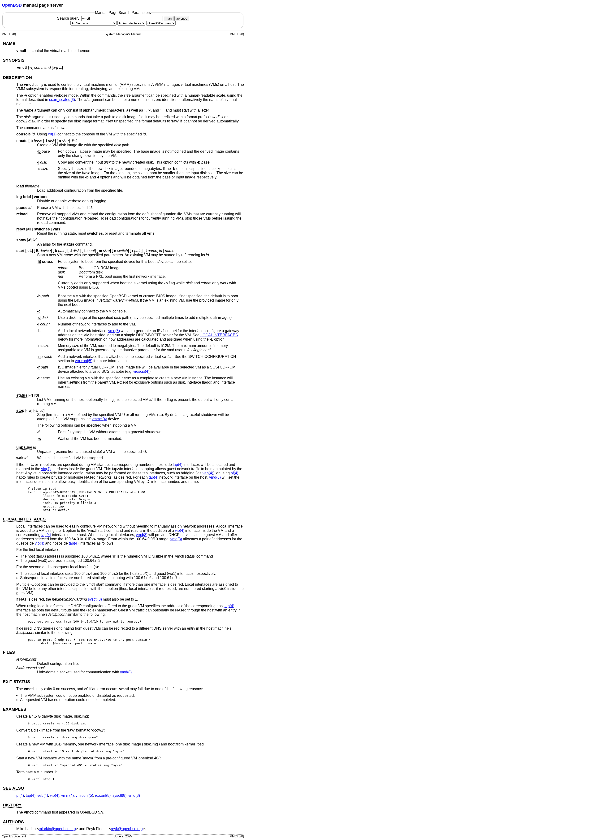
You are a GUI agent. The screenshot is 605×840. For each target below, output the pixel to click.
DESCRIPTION (17, 77)
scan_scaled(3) (62, 100)
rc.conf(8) (103, 795)
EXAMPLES (14, 709)
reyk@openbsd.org (127, 829)
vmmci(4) (99, 419)
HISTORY (12, 805)
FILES (9, 652)
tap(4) (177, 465)
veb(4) (208, 473)
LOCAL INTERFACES (219, 335)
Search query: (69, 18)
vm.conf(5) (83, 361)
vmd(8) (114, 331)
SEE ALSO (13, 788)
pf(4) (234, 473)
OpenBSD (12, 5)
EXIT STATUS (16, 681)
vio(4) (46, 469)
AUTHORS (13, 821)
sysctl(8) (95, 599)
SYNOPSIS (14, 60)
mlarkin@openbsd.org (57, 829)
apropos (181, 18)
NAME (9, 43)
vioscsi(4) (141, 371)
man (169, 18)
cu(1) (52, 134)
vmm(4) (67, 795)
